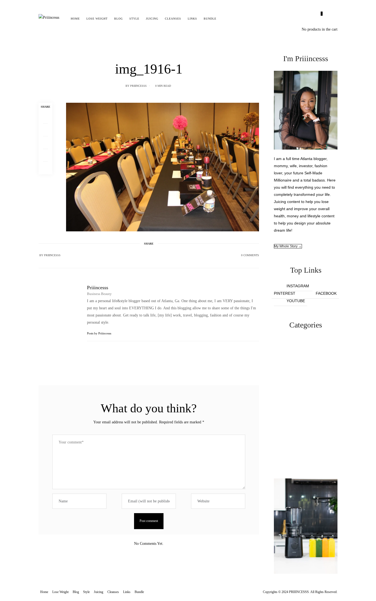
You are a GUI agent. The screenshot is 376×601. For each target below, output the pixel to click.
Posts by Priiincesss (99, 333)
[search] (224, 18)
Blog (118, 18)
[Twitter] (45, 130)
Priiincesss (138, 85)
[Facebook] (45, 117)
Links (192, 18)
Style (134, 18)
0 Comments (250, 255)
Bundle (210, 18)
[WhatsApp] (45, 155)
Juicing (152, 18)
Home (75, 18)
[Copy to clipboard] (45, 168)
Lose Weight (97, 18)
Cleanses (173, 18)
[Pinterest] (45, 142)
